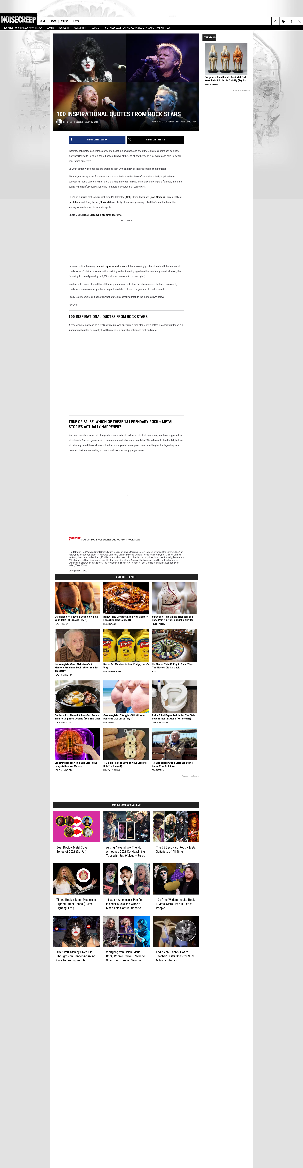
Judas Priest (80, 28)
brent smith (100, 552)
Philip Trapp (68, 122)
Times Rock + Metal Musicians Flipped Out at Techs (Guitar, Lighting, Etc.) (76, 904)
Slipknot (96, 28)
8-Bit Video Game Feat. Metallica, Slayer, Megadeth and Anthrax (137, 28)
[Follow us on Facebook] (291, 21)
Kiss (118, 557)
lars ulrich (126, 557)
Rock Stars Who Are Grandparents (102, 214)
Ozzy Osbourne (92, 560)
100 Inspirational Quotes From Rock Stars (115, 539)
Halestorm (155, 554)
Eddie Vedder (81, 554)
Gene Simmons (126, 554)
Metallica (74, 202)
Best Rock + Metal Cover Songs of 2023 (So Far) (72, 849)
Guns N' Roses (142, 554)
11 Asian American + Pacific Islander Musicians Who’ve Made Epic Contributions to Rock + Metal (124, 904)
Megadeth (64, 28)
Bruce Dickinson (115, 552)
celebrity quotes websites (110, 266)
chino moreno (131, 552)
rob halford (159, 560)
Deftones (156, 552)
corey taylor (145, 552)
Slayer (50, 28)
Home (42, 21)
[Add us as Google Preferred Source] (283, 21)
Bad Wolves (87, 552)
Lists (76, 21)
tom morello (147, 562)
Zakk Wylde (81, 565)
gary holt (113, 554)
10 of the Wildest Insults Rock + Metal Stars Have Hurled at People (175, 904)
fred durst (103, 554)
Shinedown (74, 562)
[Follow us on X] (299, 21)
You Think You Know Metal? (28, 28)
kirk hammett (108, 557)
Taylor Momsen (111, 562)
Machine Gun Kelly (163, 557)
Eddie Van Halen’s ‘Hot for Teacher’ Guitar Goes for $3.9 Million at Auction (175, 956)
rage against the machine (138, 560)
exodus (93, 554)
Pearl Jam (119, 560)
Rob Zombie (172, 560)
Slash (83, 562)
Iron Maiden (157, 197)
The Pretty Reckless (130, 562)
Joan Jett (82, 557)
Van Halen (159, 562)
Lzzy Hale (149, 557)
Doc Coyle (167, 552)
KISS (128, 197)
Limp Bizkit (137, 557)
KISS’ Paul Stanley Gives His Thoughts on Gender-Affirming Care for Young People (75, 956)
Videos (64, 21)
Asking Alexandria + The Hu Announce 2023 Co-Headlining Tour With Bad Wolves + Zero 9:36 (125, 852)
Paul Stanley (107, 560)
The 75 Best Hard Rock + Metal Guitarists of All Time (176, 849)
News (53, 21)
